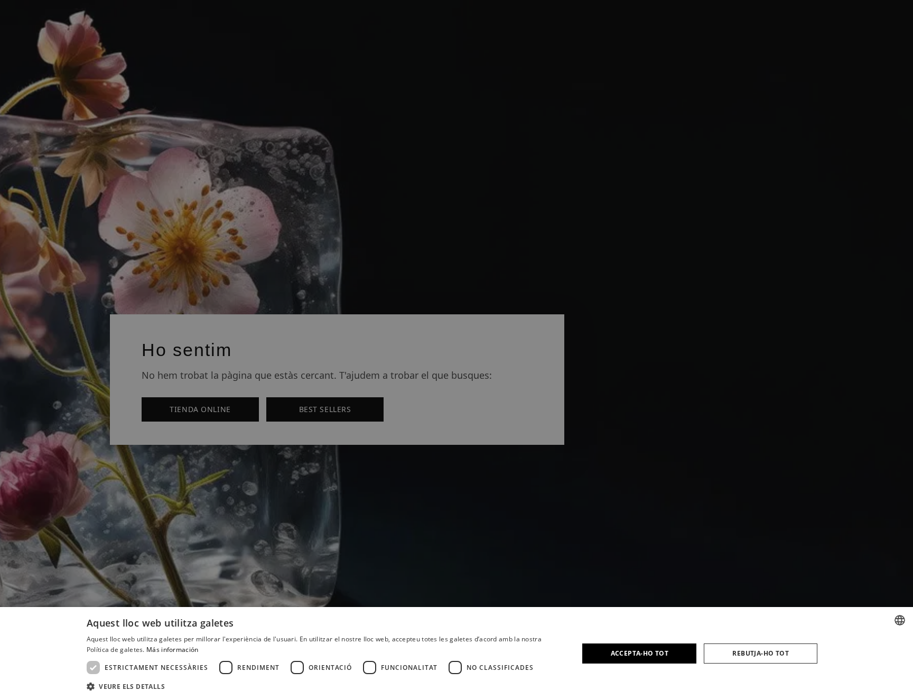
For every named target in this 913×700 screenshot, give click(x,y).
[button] (325, 686)
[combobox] (900, 620)
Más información (172, 649)
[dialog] (456, 653)
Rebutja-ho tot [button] (760, 653)
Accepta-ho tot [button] (640, 653)
